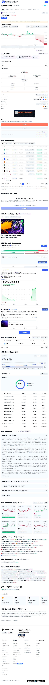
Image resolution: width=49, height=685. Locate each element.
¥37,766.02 (9, 580)
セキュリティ (15, 661)
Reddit (37, 654)
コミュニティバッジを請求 (42, 135)
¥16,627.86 (38, 571)
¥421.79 (26, 574)
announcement (37, 21)
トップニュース (5, 652)
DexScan (3, 659)
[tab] (10, 26)
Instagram (38, 650)
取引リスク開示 (26, 205)
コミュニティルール (17, 654)
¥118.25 (7, 578)
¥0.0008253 (38, 578)
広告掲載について (5, 645)
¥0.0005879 (38, 580)
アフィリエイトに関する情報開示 (41, 187)
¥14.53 (42, 573)
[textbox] (20, 258)
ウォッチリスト (5, 670)
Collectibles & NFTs (5, 121)
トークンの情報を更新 (41, 131)
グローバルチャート (6, 663)
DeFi (26, 121)
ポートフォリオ (5, 668)
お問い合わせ (27, 647)
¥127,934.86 (9, 574)
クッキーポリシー (16, 652)
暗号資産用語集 (27, 652)
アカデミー (4, 643)
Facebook (38, 652)
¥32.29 (40, 576)
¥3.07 (10, 571)
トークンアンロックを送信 (42, 133)
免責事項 (15, 656)
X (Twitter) (38, 643)
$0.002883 (11, 589)
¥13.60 (22, 578)
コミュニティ (38, 645)
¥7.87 (8, 569)
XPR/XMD (15, 174)
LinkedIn (38, 656)
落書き (3, 672)
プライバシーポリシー (17, 647)
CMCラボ (3, 647)
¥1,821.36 (10, 576)
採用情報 (15, 663)
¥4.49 (24, 580)
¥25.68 (25, 576)
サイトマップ (4, 674)
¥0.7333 (9, 582)
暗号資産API (4, 656)
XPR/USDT (15, 149)
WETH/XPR (15, 178)
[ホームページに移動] (6, 6)
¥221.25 (24, 571)
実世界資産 (4, 661)
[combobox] (28, 26)
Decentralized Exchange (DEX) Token (17, 121)
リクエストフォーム (28, 645)
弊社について (15, 643)
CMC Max (4, 650)
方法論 (14, 659)
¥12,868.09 (27, 573)
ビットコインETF (5, 654)
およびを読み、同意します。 (25, 205)
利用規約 (15, 645)
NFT (2, 665)
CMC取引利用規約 (18, 205)
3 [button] (27, 183)
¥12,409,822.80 (24, 569)
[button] (21, 184)
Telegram (38, 647)
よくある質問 (27, 650)
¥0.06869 (10, 562)
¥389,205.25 (10, 573)
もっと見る (46, 247)
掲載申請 (26, 643)
